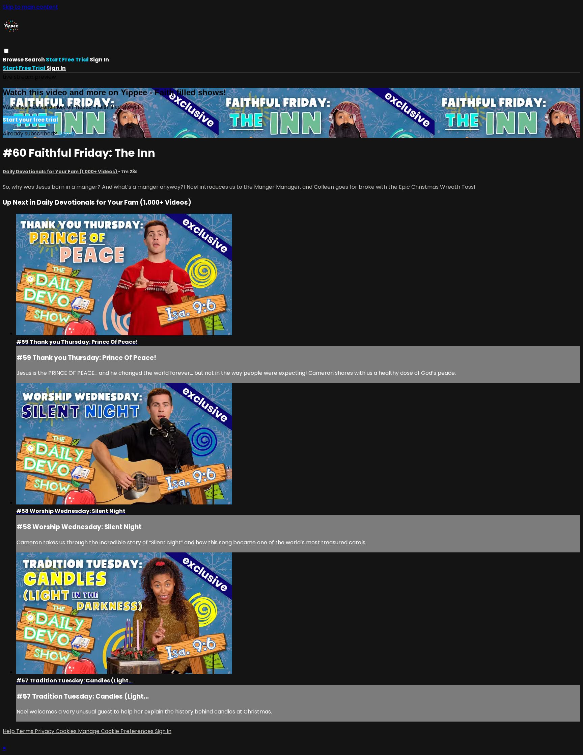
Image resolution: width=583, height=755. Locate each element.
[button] (6, 51)
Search (35, 59)
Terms (25, 731)
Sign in (99, 59)
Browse (14, 59)
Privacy (45, 731)
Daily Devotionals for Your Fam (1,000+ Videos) (60, 171)
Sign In (56, 68)
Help (9, 731)
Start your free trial (30, 120)
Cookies (67, 731)
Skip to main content (30, 7)
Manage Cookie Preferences (116, 731)
